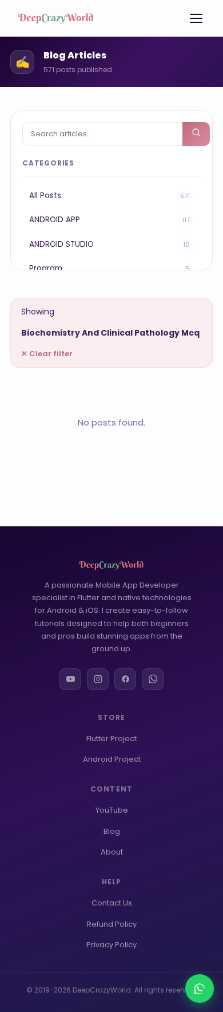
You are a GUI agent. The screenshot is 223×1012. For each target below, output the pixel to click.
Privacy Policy (111, 944)
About (112, 851)
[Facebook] (125, 679)
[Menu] (196, 18)
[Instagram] (98, 679)
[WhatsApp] (153, 679)
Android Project (112, 759)
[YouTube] (70, 679)
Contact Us (111, 902)
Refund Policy (112, 924)
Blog (111, 831)
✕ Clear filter (47, 353)
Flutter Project (111, 738)
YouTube (111, 810)
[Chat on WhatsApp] (199, 988)
